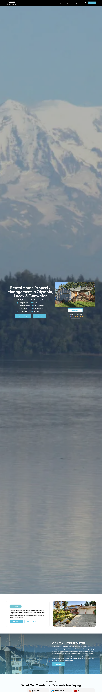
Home (44, 3)
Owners (57, 3)
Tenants (64, 3)
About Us (71, 3)
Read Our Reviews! (75, 318)
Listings (50, 3)
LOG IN (79, 3)
